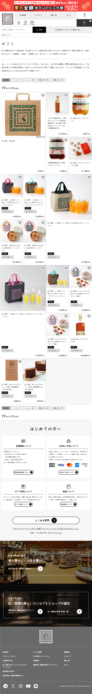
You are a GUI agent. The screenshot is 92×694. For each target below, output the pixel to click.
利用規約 (5, 652)
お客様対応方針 (8, 660)
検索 (40, 30)
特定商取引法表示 (8, 671)
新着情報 (23, 15)
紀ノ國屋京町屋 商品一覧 (58, 612)
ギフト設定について (21, 504)
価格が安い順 (44, 80)
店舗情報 (36, 660)
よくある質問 (42, 520)
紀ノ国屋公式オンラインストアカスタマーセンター (15, 666)
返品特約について (66, 504)
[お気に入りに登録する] (43, 95)
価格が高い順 (58, 80)
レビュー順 (30, 80)
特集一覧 (54, 15)
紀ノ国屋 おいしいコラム (41, 656)
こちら (59, 533)
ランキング (38, 15)
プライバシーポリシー (10, 656)
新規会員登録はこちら (21, 472)
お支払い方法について (67, 472)
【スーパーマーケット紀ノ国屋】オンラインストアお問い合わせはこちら (45, 529)
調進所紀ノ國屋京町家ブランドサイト (21, 611)
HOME (4, 35)
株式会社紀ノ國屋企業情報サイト (22, 569)
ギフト (69, 15)
